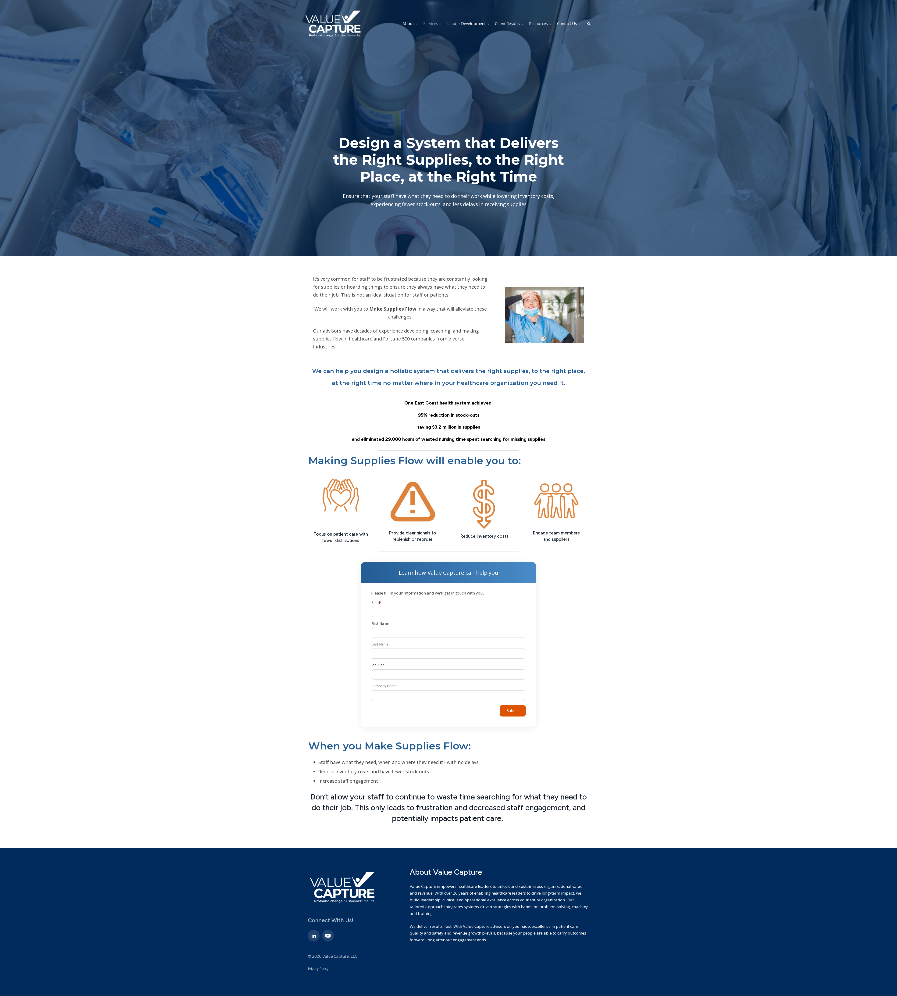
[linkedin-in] (314, 936)
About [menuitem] (408, 23)
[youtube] (328, 936)
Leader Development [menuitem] (467, 23)
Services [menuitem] (431, 23)
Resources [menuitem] (539, 23)
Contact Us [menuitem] (567, 23)
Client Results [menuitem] (508, 23)
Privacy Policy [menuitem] (318, 968)
